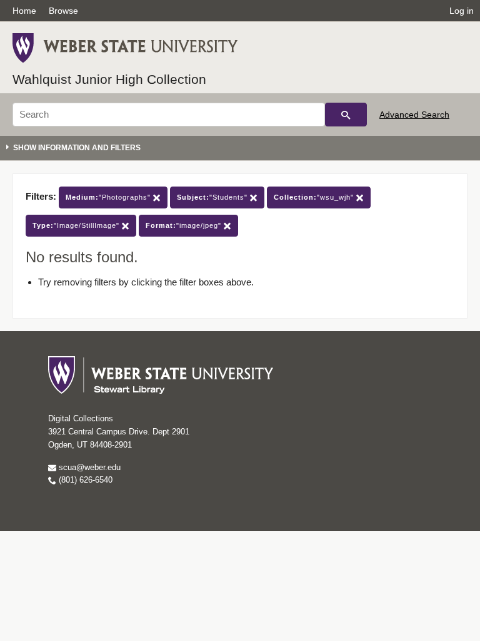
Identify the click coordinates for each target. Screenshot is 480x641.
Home (24, 11)
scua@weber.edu (88, 467)
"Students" (213, 197)
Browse (63, 11)
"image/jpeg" (185, 225)
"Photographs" (109, 197)
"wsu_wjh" (315, 197)
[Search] (346, 114)
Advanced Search (414, 115)
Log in (461, 11)
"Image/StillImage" (77, 225)
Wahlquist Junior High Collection (109, 79)
